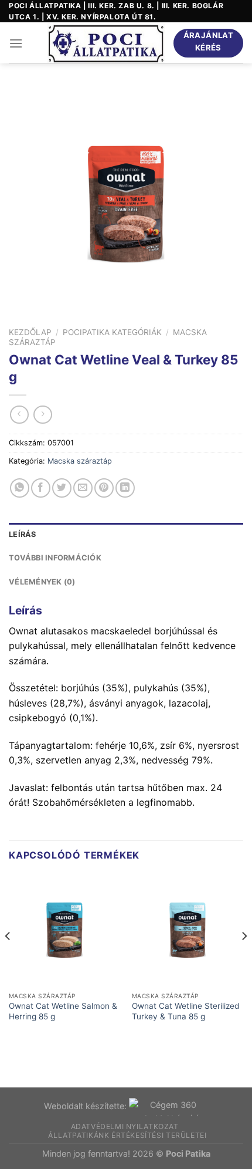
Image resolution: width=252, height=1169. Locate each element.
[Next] (244, 959)
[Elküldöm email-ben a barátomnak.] (83, 488)
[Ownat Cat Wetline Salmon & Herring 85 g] (64, 930)
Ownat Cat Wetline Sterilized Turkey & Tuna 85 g (185, 1011)
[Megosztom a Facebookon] (40, 488)
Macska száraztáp (79, 461)
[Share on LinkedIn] (125, 488)
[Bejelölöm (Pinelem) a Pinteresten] (104, 488)
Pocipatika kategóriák (112, 332)
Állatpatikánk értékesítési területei (127, 1135)
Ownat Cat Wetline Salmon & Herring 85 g (63, 1011)
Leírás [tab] (22, 534)
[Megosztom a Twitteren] (61, 488)
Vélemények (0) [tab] (42, 581)
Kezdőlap (30, 332)
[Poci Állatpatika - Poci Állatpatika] (106, 43)
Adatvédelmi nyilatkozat (125, 1126)
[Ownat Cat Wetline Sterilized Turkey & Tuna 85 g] (187, 930)
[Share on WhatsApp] (19, 488)
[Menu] (16, 43)
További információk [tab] (55, 557)
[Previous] (8, 959)
